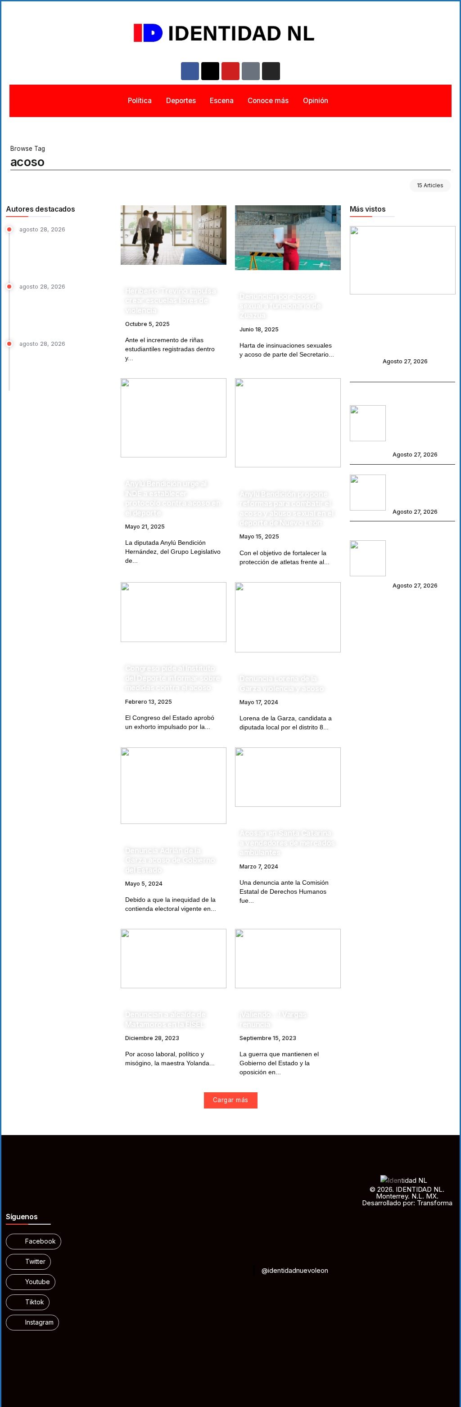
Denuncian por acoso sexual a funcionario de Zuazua (280, 306)
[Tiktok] (251, 71)
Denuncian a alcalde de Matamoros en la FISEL (165, 1019)
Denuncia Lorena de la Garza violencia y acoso (282, 683)
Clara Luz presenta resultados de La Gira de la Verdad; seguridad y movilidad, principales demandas (422, 417)
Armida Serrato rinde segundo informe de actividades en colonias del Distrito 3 (423, 552)
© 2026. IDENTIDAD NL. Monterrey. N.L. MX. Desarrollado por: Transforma (407, 1196)
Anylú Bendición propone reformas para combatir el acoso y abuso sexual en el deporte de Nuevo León (286, 508)
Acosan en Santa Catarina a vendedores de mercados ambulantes (287, 842)
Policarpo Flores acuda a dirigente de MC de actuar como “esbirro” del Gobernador (402, 334)
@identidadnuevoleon (295, 1270)
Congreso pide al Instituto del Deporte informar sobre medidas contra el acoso (172, 678)
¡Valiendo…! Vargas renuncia (273, 1019)
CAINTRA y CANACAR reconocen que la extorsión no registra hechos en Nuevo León (64, 367)
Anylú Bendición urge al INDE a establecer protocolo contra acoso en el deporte (173, 498)
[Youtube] (230, 71)
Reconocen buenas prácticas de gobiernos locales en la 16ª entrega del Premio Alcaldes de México (65, 310)
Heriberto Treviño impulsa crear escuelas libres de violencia (170, 300)
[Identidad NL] (230, 33)
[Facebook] (190, 71)
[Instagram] (271, 71)
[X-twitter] (210, 71)
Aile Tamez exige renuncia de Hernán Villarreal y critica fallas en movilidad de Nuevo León (64, 253)
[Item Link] (173, 235)
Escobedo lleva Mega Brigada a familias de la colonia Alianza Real (424, 486)
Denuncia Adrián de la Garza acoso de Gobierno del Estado (170, 860)
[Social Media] (33, 1241)
